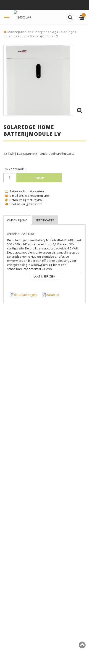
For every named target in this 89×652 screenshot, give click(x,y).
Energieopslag (45, 32)
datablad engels (25, 295)
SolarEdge (66, 32)
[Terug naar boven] (82, 646)
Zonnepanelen (19, 32)
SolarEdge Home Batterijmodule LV (31, 36)
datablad (52, 295)
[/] (82, 17)
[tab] (17, 220)
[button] (79, 110)
